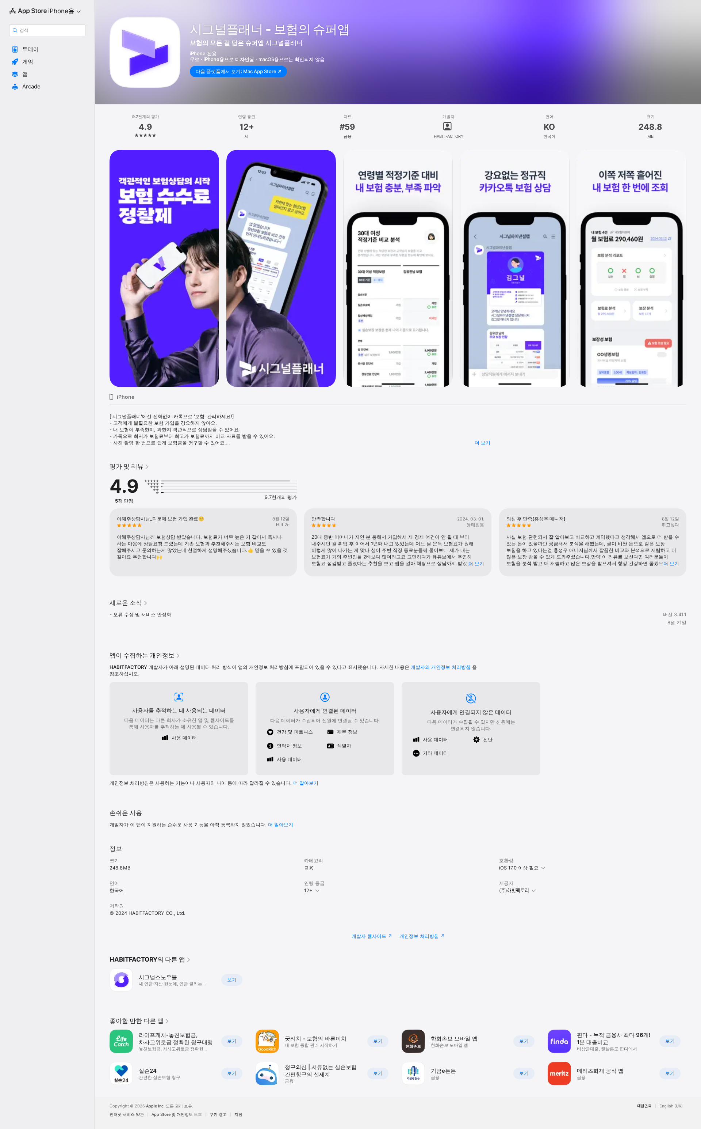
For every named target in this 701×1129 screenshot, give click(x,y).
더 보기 (482, 443)
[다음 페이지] (694, 268)
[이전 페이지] (102, 268)
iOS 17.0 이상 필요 (519, 868)
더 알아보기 (280, 824)
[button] (47, 49)
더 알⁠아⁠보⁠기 (305, 783)
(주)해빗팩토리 (514, 890)
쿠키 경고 (218, 1115)
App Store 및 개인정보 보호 (177, 1115)
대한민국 (644, 1106)
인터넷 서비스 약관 (127, 1115)
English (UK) (671, 1106)
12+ (308, 890)
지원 (238, 1115)
